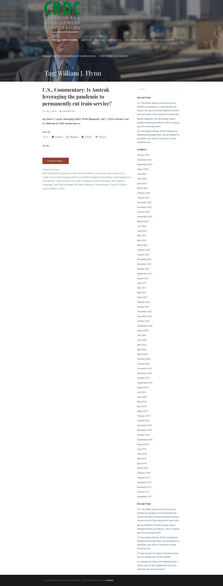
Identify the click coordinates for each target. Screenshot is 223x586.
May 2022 (141, 235)
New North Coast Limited (114, 56)
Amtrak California (86, 173)
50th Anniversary (62, 173)
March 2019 (142, 411)
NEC (79, 181)
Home (45, 40)
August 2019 (143, 387)
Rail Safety (79, 184)
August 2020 (143, 330)
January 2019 (143, 420)
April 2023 (141, 183)
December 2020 (144, 311)
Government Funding (60, 177)
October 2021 (143, 269)
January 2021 (143, 307)
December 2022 (144, 202)
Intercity (74, 177)
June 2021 (142, 283)
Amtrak (55, 169)
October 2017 (143, 492)
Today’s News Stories (64, 40)
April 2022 (141, 240)
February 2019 (143, 416)
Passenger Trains (50, 184)
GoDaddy (109, 580)
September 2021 (144, 273)
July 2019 (141, 392)
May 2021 (141, 288)
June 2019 (142, 397)
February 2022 (143, 250)
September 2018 (144, 440)
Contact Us (114, 40)
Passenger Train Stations (112, 181)
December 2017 (144, 482)
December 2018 (144, 425)
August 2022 (143, 221)
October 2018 (143, 435)
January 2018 (143, 477)
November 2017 (144, 487)
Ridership (89, 184)
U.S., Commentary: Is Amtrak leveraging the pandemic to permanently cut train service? (77, 96)
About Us (86, 40)
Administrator (68, 111)
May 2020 (141, 345)
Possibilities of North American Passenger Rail (69, 56)
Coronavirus (101, 173)
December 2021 (144, 259)
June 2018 (142, 454)
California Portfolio (137, 40)
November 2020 (144, 316)
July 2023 (141, 174)
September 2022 (144, 216)
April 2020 (141, 349)
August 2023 (143, 169)
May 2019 (141, 401)
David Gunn (113, 173)
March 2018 (142, 468)
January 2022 (143, 254)
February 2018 (143, 473)
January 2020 (143, 364)
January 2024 (143, 155)
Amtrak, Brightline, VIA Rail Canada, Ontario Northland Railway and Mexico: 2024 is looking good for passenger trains (158, 123)
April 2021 (141, 292)
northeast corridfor (91, 181)
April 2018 (141, 463)
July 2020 (141, 335)
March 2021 (142, 297)
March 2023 (142, 188)
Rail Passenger (66, 184)
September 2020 (144, 326)
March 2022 (142, 245)
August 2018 (143, 444)
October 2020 (143, 321)
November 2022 (144, 207)
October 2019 (143, 378)
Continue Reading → (56, 160)
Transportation (102, 184)
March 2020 (142, 354)
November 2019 (144, 373)
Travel (113, 184)
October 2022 (143, 212)
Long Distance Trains (66, 181)
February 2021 (143, 302)
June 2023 (142, 179)
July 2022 (141, 226)
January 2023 (143, 197)
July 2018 (141, 449)
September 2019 (144, 383)
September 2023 (144, 164)
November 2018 (144, 430)
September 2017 (144, 496)
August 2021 (143, 278)
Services (100, 40)
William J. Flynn (57, 188)
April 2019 (141, 406)
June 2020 (142, 340)
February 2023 (143, 193)
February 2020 (143, 359)
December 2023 (144, 160)
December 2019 (144, 368)
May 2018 (141, 458)
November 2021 (144, 264)
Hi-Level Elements (163, 40)
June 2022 (142, 231)
